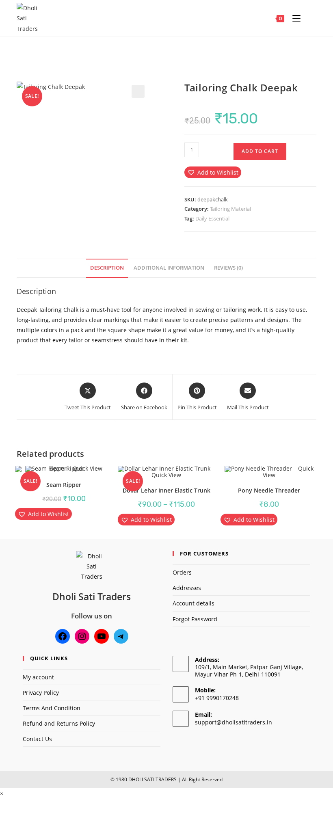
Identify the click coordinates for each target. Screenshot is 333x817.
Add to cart (260, 151)
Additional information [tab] (169, 267)
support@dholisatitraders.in (233, 722)
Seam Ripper (63, 484)
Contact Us (37, 739)
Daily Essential (212, 218)
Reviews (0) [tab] (228, 267)
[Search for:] (309, 18)
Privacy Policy (41, 692)
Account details (193, 603)
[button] (138, 91)
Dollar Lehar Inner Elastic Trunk (166, 490)
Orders (182, 572)
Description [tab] (107, 267)
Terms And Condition (51, 708)
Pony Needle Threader (269, 490)
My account (38, 677)
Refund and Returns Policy (59, 723)
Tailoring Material (230, 208)
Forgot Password (195, 619)
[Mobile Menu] (294, 18)
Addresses (187, 588)
